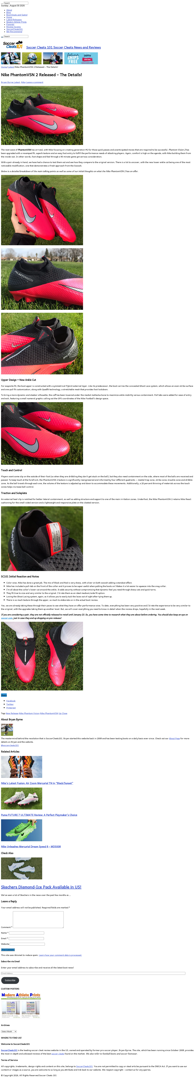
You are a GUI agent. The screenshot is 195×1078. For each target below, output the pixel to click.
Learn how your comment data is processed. (60, 955)
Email (4, 938)
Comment (6, 927)
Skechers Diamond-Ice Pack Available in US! (41, 886)
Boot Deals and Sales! (16, 15)
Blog (8, 12)
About (9, 10)
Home (9, 17)
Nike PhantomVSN (49, 713)
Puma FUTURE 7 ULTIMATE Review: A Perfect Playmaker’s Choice (39, 815)
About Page (174, 738)
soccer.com (6, 618)
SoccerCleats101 (14, 29)
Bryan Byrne (7, 82)
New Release (12, 713)
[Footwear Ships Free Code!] (49, 63)
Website (5, 944)
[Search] (2, 3)
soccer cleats (57, 1053)
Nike (23, 82)
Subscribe (10, 980)
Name (4, 932)
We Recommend (14, 32)
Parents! (10, 24)
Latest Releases (14, 20)
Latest (11, 67)
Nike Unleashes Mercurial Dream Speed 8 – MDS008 (31, 846)
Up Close (63, 713)
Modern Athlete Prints (16, 22)
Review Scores (13, 27)
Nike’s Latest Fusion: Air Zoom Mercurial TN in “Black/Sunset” (37, 783)
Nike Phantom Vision (29, 713)
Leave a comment (34, 82)
